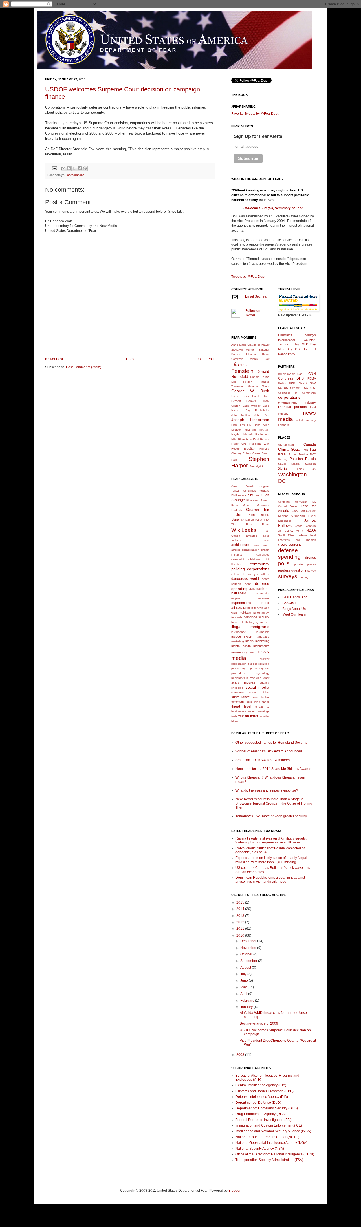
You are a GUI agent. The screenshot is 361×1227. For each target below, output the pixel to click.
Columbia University (293, 501)
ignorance (262, 622)
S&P (313, 383)
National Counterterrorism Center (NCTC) (267, 1137)
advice (303, 535)
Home (130, 359)
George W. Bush (250, 391)
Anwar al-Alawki (242, 486)
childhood (254, 559)
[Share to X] (74, 168)
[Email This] (63, 168)
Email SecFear (256, 296)
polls (283, 563)
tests (249, 701)
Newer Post (54, 359)
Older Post (206, 359)
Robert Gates (251, 453)
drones (310, 557)
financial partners (292, 407)
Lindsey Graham (243, 429)
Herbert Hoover (243, 400)
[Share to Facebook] (79, 168)
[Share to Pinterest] (85, 168)
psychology (262, 673)
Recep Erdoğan (243, 448)
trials (234, 716)
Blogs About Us (294, 609)
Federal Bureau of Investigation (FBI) (263, 1120)
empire (235, 598)
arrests (235, 549)
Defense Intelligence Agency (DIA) (261, 1097)
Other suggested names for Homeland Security (271, 742)
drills (252, 589)
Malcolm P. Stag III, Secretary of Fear (274, 208)
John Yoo (261, 415)
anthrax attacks (250, 540)
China (283, 449)
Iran (256, 495)
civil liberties (306, 539)
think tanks (261, 701)
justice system (242, 636)
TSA (266, 519)
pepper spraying (258, 663)
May (244, 987)
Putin (251, 514)
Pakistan (296, 459)
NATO (282, 383)
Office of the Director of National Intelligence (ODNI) (274, 1154)
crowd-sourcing (290, 545)
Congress (285, 378)
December (248, 941)
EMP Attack (238, 495)
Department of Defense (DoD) (258, 1103)
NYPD (303, 383)
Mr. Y (300, 530)
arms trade (261, 545)
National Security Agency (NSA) (259, 1149)
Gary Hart (298, 510)
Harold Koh (260, 396)
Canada (309, 444)
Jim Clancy (286, 530)
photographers (259, 668)
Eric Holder (241, 381)
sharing (264, 682)
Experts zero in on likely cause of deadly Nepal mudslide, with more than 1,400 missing (271, 860)
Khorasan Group (257, 500)
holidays (245, 612)
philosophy (238, 668)
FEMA (311, 378)
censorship (238, 559)
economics (262, 593)
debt (248, 583)
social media (257, 687)
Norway (283, 459)
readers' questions (292, 570)
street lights (259, 692)
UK (314, 468)
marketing (237, 641)
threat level (241, 706)
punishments (239, 677)
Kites (234, 504)
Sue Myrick (256, 466)
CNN (312, 374)
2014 (240, 909)
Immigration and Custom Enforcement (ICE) (268, 1125)
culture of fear (241, 574)
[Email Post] (54, 168)
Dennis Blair (259, 358)
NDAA (311, 530)
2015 (240, 902)
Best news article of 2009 (259, 1023)
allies (266, 535)
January (247, 1007)
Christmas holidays (256, 490)
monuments (261, 645)
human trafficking (242, 622)
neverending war (243, 652)
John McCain (241, 415)
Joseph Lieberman (250, 419)
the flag (304, 577)
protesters (238, 673)
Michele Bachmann (256, 434)
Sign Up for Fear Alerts (258, 136)
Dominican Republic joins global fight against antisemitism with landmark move (270, 880)
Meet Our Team (294, 614)
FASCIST (289, 603)
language (263, 636)
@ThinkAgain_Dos (290, 373)
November (248, 948)
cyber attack (261, 574)
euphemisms (241, 603)
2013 (240, 916)
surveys (287, 576)
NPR (292, 383)
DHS (300, 378)
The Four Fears (250, 524)
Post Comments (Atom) (83, 367)
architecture (240, 545)
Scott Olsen (287, 535)
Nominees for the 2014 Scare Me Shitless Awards (273, 769)
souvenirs (237, 692)
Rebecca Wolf (259, 443)
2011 (240, 929)
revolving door (259, 677)
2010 (240, 935)
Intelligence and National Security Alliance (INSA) (273, 1131)
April (244, 994)
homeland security (256, 617)
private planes (305, 564)
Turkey (299, 468)
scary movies (243, 682)
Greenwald (298, 515)
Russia (264, 514)
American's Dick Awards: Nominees (262, 760)
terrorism (237, 701)
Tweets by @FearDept (248, 277)
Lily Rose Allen (258, 424)
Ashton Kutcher (257, 349)
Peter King (239, 443)
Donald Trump (259, 376)
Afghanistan (286, 444)
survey (311, 570)
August (246, 968)
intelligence (238, 631)
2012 (240, 922)
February (247, 1001)
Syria (235, 519)
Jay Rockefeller (257, 410)
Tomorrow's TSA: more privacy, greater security (271, 816)
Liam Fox (238, 424)
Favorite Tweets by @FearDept (254, 114)
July (243, 974)
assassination (250, 549)
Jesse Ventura (305, 525)
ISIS (250, 495)
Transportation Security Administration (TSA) (269, 1160)
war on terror (248, 716)
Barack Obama (243, 354)
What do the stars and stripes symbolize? (266, 790)
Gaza (295, 449)
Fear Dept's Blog (295, 597)
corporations (75, 175)
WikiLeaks (243, 530)
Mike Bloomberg (241, 438)
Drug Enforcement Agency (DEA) (260, 1114)
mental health (241, 645)
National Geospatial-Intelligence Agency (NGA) (271, 1143)
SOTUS (283, 387)
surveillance (240, 697)
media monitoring (257, 641)
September (249, 961)
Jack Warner (252, 405)
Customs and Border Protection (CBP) (264, 1091)
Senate (295, 387)
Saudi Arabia (289, 463)
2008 (240, 1055)
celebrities (262, 554)
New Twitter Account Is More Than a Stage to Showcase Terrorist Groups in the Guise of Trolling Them (273, 803)
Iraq (313, 449)
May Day (285, 349)
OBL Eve (302, 349)
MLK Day (309, 344)
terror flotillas (260, 697)
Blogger (234, 1191)
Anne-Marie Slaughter (245, 344)
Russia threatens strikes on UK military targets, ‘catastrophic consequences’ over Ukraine (271, 840)
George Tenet (258, 386)
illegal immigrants (250, 626)
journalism (262, 631)
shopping (237, 687)
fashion (248, 607)
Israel (282, 454)
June (244, 981)
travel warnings (258, 711)
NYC (313, 454)
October (246, 954)
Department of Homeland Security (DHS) (266, 1108)
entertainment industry (297, 402)
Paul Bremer (261, 438)
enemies (263, 598)
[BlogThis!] (69, 168)
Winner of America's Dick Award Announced (268, 751)
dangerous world (245, 579)
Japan (293, 454)
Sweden (310, 463)
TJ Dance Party (251, 519)
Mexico (247, 504)
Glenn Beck (240, 396)
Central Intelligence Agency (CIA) (260, 1085)
